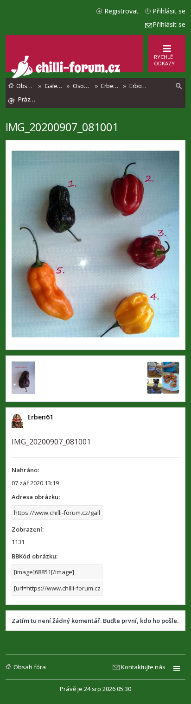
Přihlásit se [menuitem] (169, 10)
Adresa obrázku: (36, 497)
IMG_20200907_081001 (62, 126)
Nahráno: (25, 470)
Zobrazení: (28, 529)
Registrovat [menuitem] (121, 10)
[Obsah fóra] (66, 76)
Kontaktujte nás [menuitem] (143, 667)
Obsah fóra (29, 667)
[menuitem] (179, 86)
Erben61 (40, 416)
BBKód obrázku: (34, 556)
